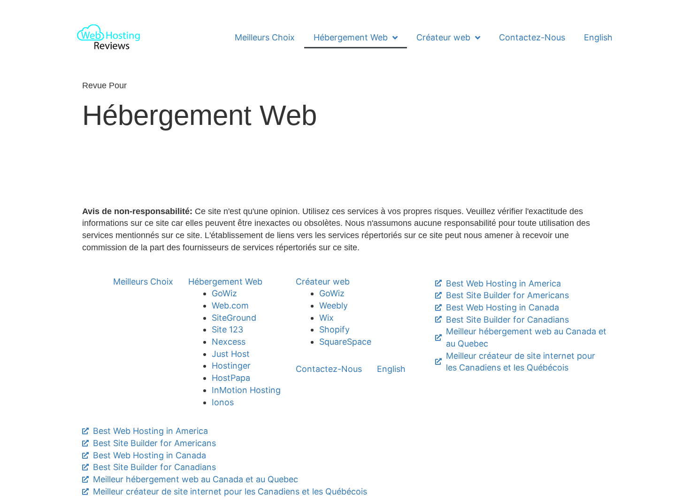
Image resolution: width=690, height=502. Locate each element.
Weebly (333, 305)
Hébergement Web (351, 37)
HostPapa (231, 378)
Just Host (231, 354)
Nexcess (228, 342)
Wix (326, 318)
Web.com (230, 305)
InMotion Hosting (246, 390)
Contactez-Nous (532, 37)
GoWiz (224, 293)
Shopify (334, 329)
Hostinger (231, 366)
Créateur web (443, 37)
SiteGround (234, 318)
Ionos (223, 402)
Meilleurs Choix (265, 37)
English (598, 37)
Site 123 (227, 329)
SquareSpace (345, 342)
